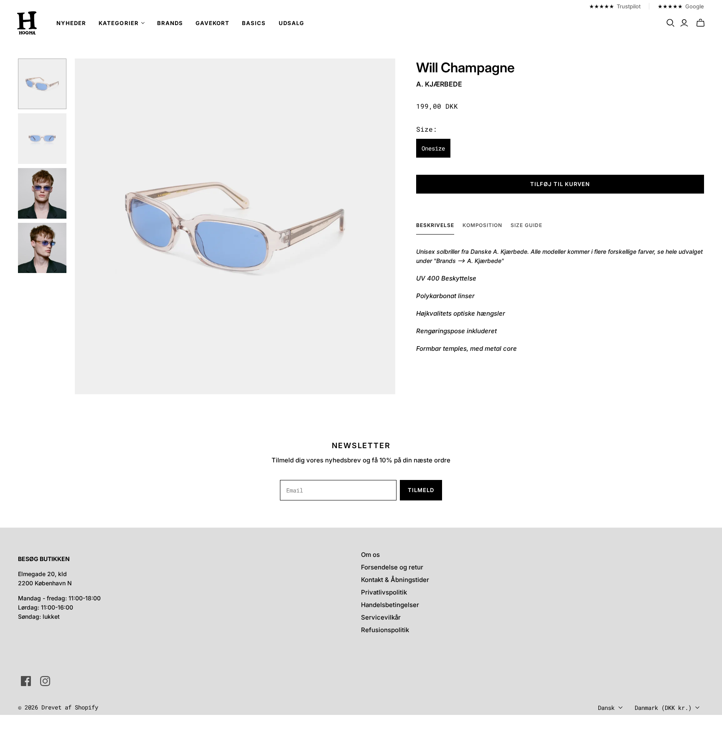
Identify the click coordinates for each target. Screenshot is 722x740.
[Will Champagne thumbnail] (42, 84)
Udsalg (291, 23)
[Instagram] (45, 681)
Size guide (526, 225)
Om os (370, 555)
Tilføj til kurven (560, 184)
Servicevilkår (381, 617)
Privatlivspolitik (384, 592)
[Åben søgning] (670, 23)
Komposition (483, 225)
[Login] (684, 23)
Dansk (606, 708)
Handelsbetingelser (390, 605)
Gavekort (212, 23)
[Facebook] (26, 681)
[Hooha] (27, 23)
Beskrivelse (435, 225)
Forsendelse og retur (392, 567)
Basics (254, 23)
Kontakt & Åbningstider (395, 580)
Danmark (663, 708)
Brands (170, 23)
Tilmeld (421, 490)
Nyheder (71, 23)
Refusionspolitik (385, 630)
